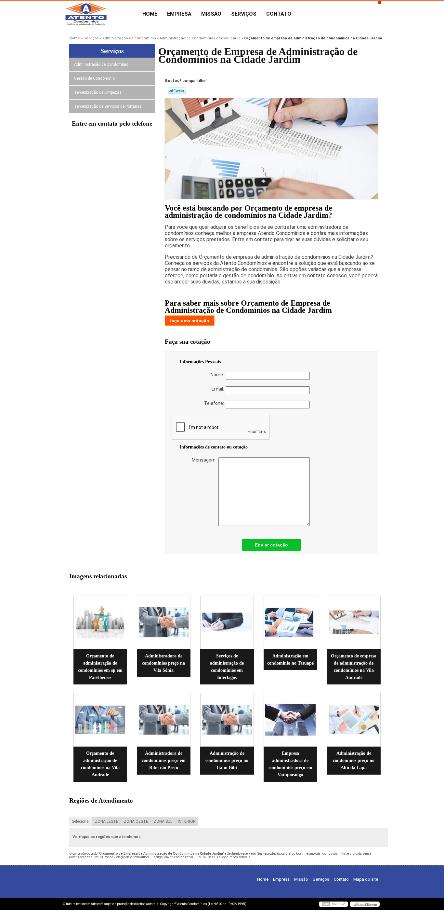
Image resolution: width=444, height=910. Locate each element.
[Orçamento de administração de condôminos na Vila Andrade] (100, 720)
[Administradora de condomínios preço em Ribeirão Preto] (163, 720)
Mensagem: (205, 459)
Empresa (179, 14)
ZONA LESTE (106, 821)
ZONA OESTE (136, 821)
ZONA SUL (163, 821)
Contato (278, 14)
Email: (219, 389)
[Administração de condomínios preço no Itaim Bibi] (227, 720)
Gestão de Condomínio (94, 78)
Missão (211, 14)
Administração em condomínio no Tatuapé (290, 660)
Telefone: (215, 403)
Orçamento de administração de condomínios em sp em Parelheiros (100, 667)
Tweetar (177, 91)
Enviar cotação (271, 544)
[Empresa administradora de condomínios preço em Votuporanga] (290, 720)
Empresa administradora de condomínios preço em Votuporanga (290, 764)
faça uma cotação (189, 320)
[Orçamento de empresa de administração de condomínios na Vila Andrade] (354, 622)
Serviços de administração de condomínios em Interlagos (227, 667)
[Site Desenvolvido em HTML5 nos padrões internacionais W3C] (333, 904)
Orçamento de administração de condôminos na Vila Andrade (100, 764)
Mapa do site (365, 879)
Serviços (243, 14)
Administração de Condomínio (101, 64)
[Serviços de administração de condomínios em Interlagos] (227, 622)
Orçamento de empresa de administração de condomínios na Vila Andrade (353, 667)
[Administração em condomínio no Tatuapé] (290, 622)
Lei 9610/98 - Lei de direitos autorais (224, 857)
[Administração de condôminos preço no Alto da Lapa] (354, 720)
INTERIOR (187, 821)
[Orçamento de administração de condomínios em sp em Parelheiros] (100, 622)
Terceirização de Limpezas (98, 92)
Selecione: (80, 821)
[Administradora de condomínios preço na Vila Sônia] (163, 622)
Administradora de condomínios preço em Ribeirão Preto (164, 760)
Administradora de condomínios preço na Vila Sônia (163, 663)
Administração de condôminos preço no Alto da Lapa (353, 760)
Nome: (218, 374)
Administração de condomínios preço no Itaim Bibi (226, 760)
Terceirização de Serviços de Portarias (108, 106)
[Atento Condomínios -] (100, 14)
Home (149, 14)
